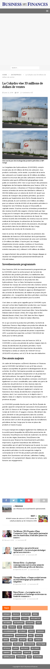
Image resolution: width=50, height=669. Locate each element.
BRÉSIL (35, 614)
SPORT (35, 652)
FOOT (39, 623)
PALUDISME (18, 644)
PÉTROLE (6, 648)
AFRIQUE (6, 614)
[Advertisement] (25, 39)
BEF (17, 92)
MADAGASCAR (21, 635)
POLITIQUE (41, 644)
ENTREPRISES (18, 623)
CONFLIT (16, 618)
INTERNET (22, 631)
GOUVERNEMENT (9, 631)
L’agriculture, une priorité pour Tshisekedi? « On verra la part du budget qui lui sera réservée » (29, 550)
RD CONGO (35, 648)
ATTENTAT (26, 614)
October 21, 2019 (20, 555)
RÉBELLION (17, 652)
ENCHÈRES (7, 623)
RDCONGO (24, 648)
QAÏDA (15, 648)
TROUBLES (21, 657)
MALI (31, 635)
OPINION (38, 640)
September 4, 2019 (20, 599)
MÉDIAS (14, 640)
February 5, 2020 (9, 540)
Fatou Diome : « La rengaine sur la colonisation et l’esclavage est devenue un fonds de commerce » (30, 594)
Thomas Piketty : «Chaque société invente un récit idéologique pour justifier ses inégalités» (29, 579)
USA (29, 657)
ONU (30, 640)
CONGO (25, 618)
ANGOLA (16, 614)
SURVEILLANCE (8, 657)
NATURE (22, 640)
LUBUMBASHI (8, 635)
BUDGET (6, 618)
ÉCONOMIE (38, 657)
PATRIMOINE (29, 644)
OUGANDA (7, 644)
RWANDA (6, 652)
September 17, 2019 (20, 584)
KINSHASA (40, 631)
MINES (5, 640)
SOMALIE (27, 652)
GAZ (19, 627)
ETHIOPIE (30, 623)
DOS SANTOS (35, 618)
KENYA (31, 631)
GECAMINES (28, 627)
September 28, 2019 (21, 570)
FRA (4, 627)
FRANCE (12, 627)
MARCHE (39, 635)
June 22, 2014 (8, 92)
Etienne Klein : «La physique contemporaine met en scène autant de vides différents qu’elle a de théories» (28, 565)
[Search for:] (25, 68)
